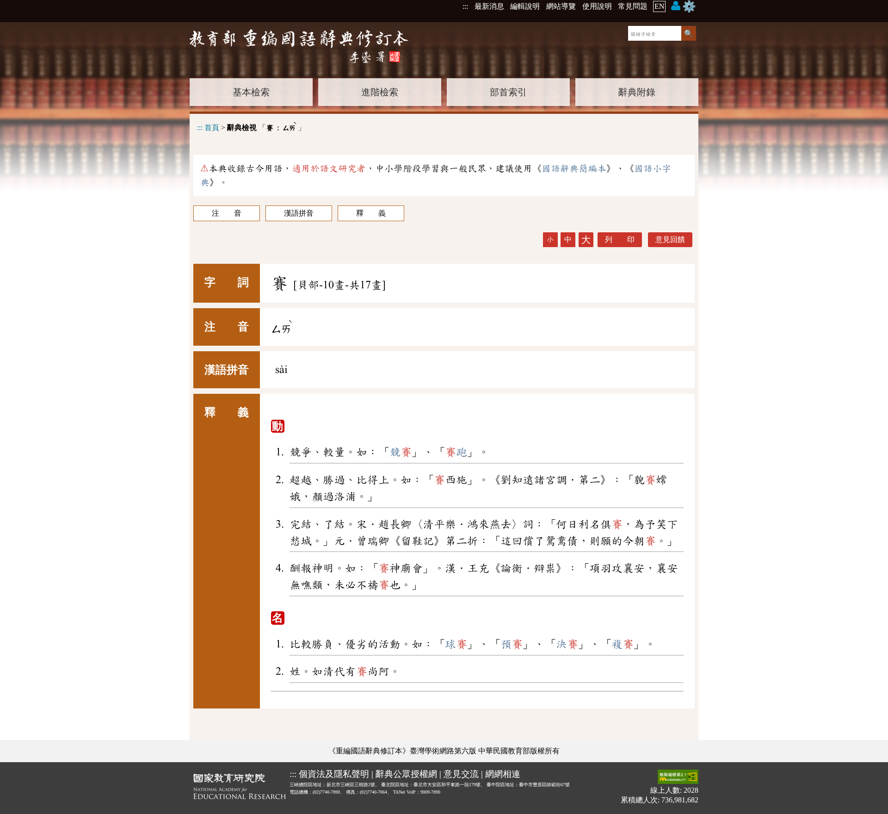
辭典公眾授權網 (406, 774)
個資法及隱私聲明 (334, 774)
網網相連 (502, 774)
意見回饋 (670, 239)
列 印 (620, 239)
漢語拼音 (299, 213)
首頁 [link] (211, 127)
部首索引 (508, 92)
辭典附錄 (636, 92)
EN (659, 6)
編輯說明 (525, 6)
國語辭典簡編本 (574, 168)
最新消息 (489, 6)
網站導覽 (561, 6)
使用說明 (597, 6)
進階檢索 (379, 92)
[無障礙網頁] (678, 778)
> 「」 (251, 126)
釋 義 (371, 213)
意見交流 (461, 774)
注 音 (226, 213)
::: (465, 6)
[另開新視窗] (239, 788)
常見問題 (633, 6)
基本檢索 (251, 92)
